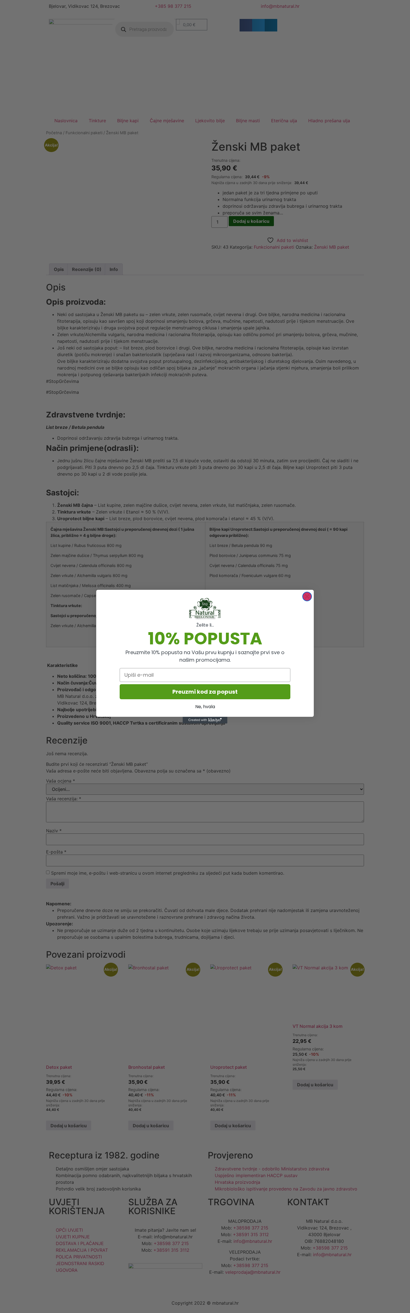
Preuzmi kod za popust (205, 692)
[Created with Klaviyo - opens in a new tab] (205, 720)
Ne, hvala (205, 706)
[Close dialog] (307, 596)
